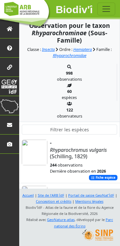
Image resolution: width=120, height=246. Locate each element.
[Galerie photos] (9, 144)
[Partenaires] (9, 67)
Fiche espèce (105, 178)
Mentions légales (89, 201)
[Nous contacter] (9, 124)
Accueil (28, 195)
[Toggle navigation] (106, 9)
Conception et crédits (53, 201)
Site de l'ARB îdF (51, 195)
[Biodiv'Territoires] (9, 105)
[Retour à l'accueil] (9, 28)
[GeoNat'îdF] (9, 86)
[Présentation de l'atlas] (9, 47)
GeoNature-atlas (61, 219)
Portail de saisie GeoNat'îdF (91, 195)
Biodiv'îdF (74, 9)
